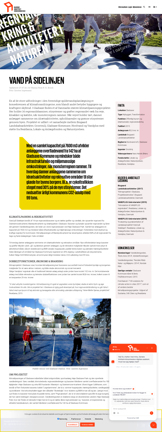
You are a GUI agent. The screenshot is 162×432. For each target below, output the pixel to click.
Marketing (99, 419)
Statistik (88, 419)
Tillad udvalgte (72, 424)
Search (144, 7)
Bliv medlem (122, 7)
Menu (149, 7)
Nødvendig (63, 419)
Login (130, 7)
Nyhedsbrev (137, 7)
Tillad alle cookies (87, 424)
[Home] (14, 7)
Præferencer (76, 419)
